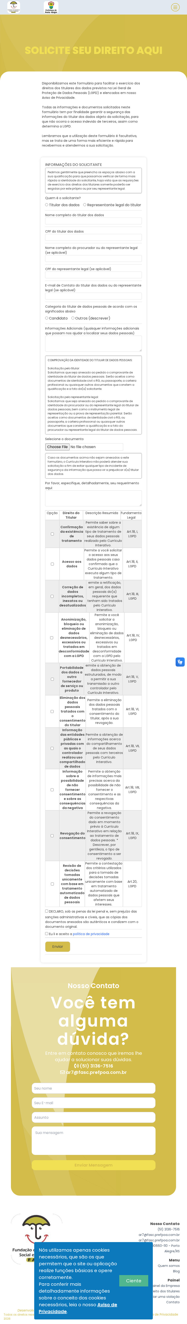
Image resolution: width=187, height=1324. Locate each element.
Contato (173, 1302)
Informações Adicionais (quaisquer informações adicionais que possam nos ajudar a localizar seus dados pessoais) (92, 330)
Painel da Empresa (165, 1285)
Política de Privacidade (159, 1314)
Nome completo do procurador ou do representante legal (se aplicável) (91, 250)
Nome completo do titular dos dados (74, 215)
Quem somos (169, 1265)
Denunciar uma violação (160, 1296)
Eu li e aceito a (78, 934)
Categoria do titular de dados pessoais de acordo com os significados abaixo (91, 309)
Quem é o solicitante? (63, 198)
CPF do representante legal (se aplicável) (78, 269)
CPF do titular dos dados (64, 231)
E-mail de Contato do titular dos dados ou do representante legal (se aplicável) (93, 287)
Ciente (133, 1281)
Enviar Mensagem (94, 1165)
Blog (176, 1271)
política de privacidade (91, 934)
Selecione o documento (64, 439)
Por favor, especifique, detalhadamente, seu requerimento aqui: (92, 485)
